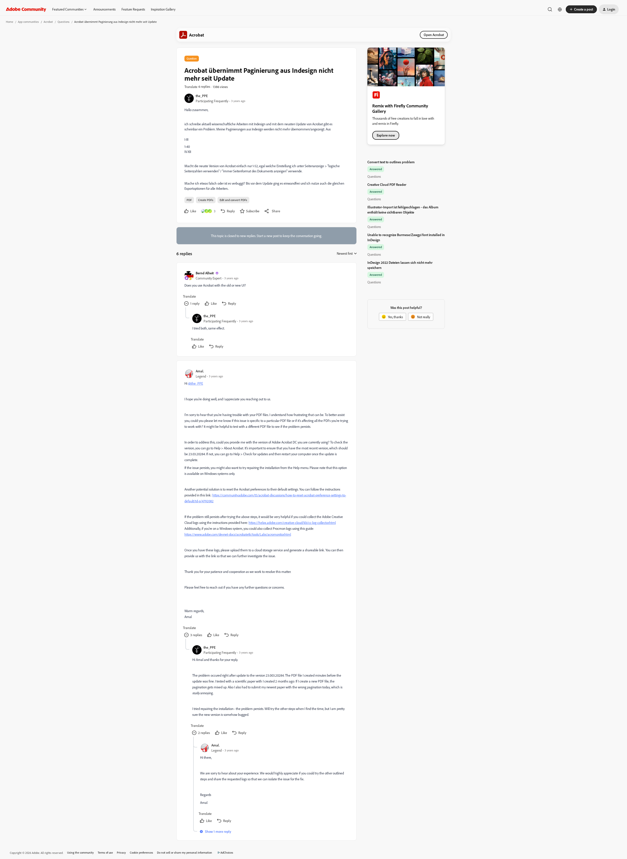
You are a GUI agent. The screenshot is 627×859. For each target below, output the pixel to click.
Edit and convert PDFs (233, 200)
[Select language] (560, 9)
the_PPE (202, 96)
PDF (189, 200)
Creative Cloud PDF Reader (386, 184)
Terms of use (105, 852)
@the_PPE (195, 383)
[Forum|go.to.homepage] (26, 9)
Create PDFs (205, 200)
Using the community (80, 852)
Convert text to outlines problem (391, 162)
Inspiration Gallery (163, 9)
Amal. (200, 371)
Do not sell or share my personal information (184, 852)
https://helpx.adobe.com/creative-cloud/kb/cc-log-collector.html (292, 522)
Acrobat (48, 22)
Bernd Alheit (205, 273)
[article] (266, 288)
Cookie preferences (141, 852)
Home (9, 22)
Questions (64, 22)
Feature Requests (133, 9)
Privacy (121, 852)
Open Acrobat (434, 35)
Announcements (104, 9)
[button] (581, 9)
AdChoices (226, 852)
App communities (28, 22)
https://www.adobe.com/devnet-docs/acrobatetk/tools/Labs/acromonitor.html (237, 534)
